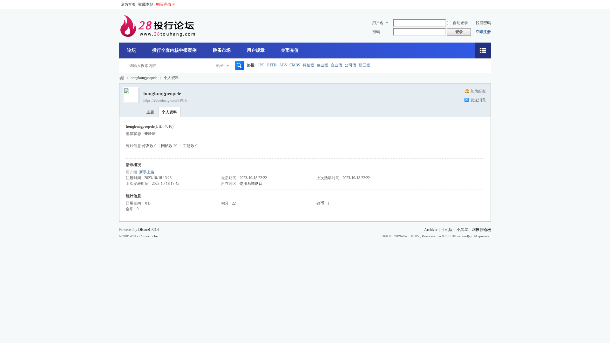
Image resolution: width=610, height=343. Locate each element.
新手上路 (146, 172)
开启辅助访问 (489, 4)
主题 (150, 112)
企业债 (336, 65)
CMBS (294, 65)
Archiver (430, 229)
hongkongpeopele (144, 78)
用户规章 (256, 50)
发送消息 (478, 100)
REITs (272, 65)
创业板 (322, 65)
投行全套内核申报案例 (174, 50)
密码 (376, 32)
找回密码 (483, 23)
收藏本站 (145, 4)
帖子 (220, 66)
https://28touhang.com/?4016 (165, 100)
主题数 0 (190, 146)
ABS (283, 65)
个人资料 (169, 112)
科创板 (308, 65)
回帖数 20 (169, 146)
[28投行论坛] (157, 35)
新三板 (364, 65)
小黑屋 (462, 229)
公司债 (350, 65)
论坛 (131, 50)
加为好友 (478, 91)
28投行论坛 (121, 78)
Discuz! (144, 229)
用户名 (377, 23)
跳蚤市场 (222, 50)
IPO (261, 65)
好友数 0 (149, 146)
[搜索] (238, 66)
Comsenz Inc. (149, 236)
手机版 (447, 229)
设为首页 (128, 4)
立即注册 (483, 32)
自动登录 (460, 23)
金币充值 (290, 50)
